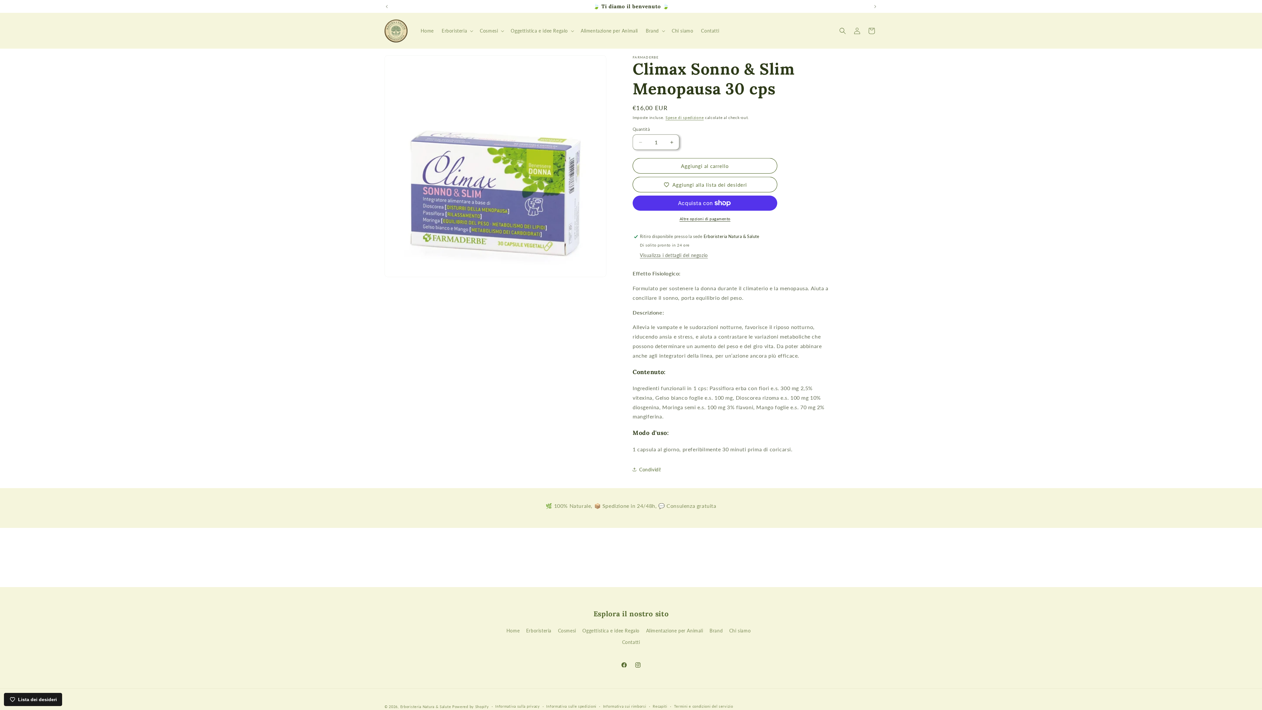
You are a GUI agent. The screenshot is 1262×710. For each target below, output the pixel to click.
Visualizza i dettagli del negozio (674, 255)
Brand (716, 630)
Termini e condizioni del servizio (703, 706)
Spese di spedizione (685, 117)
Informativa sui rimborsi (624, 706)
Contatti (631, 642)
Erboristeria (538, 630)
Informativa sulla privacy (517, 706)
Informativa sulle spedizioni (571, 706)
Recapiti (660, 706)
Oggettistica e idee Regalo (611, 630)
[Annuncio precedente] (387, 6)
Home (513, 630)
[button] (457, 31)
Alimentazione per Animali (674, 630)
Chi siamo (740, 630)
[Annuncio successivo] (875, 6)
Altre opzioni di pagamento (705, 218)
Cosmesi (567, 630)
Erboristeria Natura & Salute (425, 706)
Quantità (641, 129)
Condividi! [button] (650, 469)
